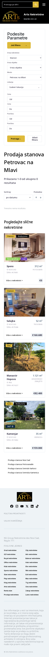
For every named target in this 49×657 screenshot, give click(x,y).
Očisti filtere (35, 138)
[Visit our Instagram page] (16, 506)
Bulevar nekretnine (32, 558)
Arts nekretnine (10, 587)
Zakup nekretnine (32, 591)
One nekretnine (31, 587)
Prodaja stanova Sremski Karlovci (22, 468)
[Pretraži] (36, 5)
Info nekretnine (31, 554)
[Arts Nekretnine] (11, 16)
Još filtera (19, 45)
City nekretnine (31, 550)
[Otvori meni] (44, 5)
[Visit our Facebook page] (11, 506)
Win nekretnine (31, 570)
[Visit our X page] (27, 506)
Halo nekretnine (31, 562)
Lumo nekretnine (32, 595)
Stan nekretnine (10, 575)
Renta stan (8, 591)
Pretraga (16, 138)
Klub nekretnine (10, 566)
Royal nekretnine (10, 558)
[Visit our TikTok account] (37, 506)
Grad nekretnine (10, 550)
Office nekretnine (10, 562)
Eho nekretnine (31, 566)
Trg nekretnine (31, 583)
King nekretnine (10, 583)
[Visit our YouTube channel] (22, 506)
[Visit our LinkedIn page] (32, 506)
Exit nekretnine (31, 575)
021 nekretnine (9, 554)
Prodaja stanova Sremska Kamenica (23, 472)
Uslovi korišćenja (13, 521)
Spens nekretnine (11, 570)
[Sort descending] (41, 197)
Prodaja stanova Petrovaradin (20, 464)
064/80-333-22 (30, 19)
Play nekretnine (10, 579)
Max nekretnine (31, 579)
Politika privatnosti (14, 513)
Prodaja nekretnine (11, 595)
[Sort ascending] (36, 197)
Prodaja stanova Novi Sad (19, 460)
